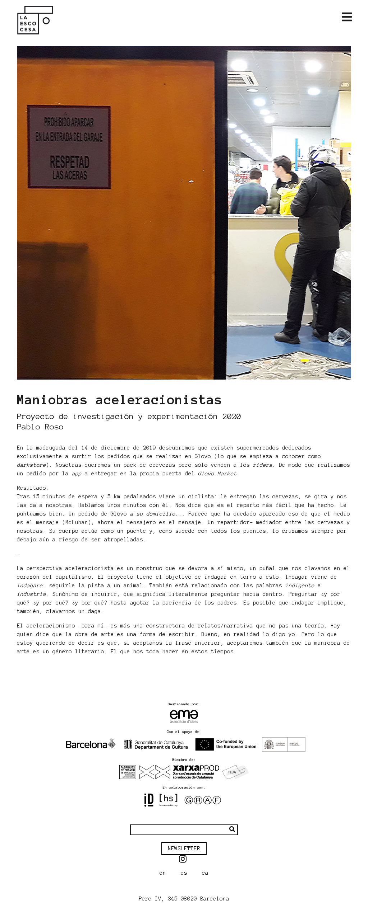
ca (205, 873)
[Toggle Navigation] (346, 17)
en (163, 873)
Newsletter (184, 848)
